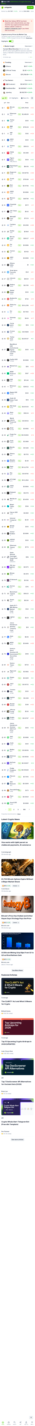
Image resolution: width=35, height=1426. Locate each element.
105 (24, 809)
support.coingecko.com (13, 28)
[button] (17, 970)
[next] (29, 809)
